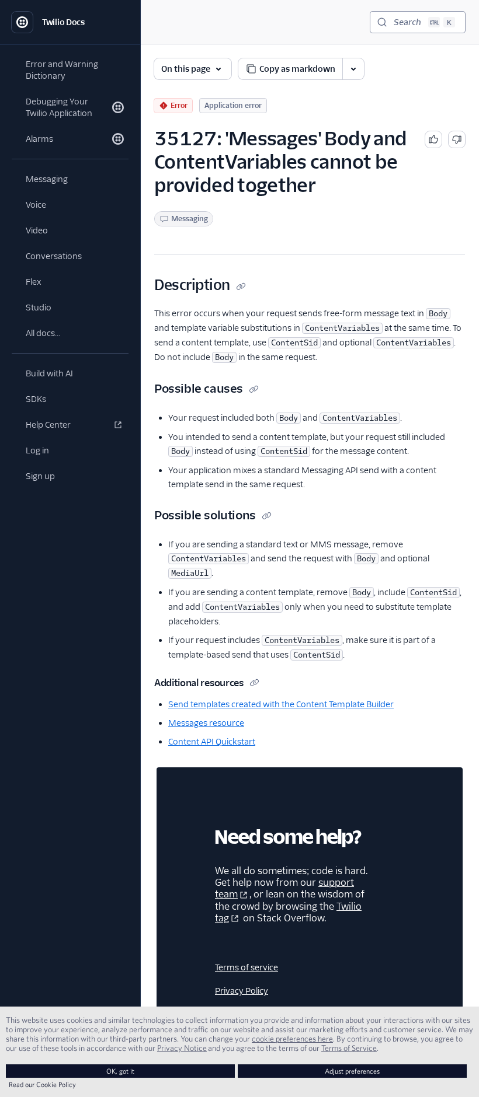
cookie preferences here (292, 1038)
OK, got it (120, 1071)
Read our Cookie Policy (42, 1084)
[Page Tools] (353, 68)
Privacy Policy (241, 991)
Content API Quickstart (211, 741)
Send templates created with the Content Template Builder (281, 704)
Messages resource (206, 723)
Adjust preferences (352, 1071)
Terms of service (246, 967)
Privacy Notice (182, 1048)
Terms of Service (349, 1048)
